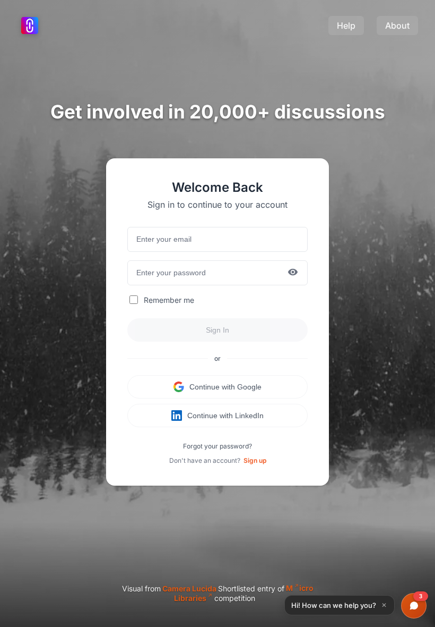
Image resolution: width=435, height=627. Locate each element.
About (397, 25)
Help (346, 25)
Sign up (254, 460)
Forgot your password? (217, 446)
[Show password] (292, 273)
